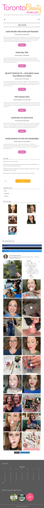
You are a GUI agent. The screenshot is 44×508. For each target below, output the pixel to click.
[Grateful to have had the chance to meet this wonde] (12, 327)
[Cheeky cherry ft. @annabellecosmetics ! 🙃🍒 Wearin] (31, 346)
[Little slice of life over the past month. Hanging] (31, 422)
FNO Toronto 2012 (22, 97)
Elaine (28, 34)
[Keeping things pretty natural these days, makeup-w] (12, 346)
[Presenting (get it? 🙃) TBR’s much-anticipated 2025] (31, 403)
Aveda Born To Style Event (22, 118)
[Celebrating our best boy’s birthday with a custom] (12, 288)
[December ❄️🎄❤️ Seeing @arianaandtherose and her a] (12, 403)
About (5, 190)
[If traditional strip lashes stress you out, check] (31, 288)
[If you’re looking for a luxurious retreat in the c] (31, 307)
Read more (22, 45)
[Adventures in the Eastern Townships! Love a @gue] (12, 269)
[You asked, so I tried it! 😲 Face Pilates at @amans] (31, 327)
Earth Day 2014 (22, 52)
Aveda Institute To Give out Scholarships (22, 138)
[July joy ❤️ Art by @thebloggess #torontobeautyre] (31, 269)
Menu (39, 19)
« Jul (3, 482)
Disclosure (6, 196)
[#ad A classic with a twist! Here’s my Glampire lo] (12, 441)
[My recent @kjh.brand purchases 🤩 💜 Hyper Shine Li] (12, 365)
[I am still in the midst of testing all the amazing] (31, 441)
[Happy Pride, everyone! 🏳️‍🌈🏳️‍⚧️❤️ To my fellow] (12, 307)
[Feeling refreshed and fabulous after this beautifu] (31, 365)
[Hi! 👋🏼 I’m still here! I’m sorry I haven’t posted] (31, 384)
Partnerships (6, 193)
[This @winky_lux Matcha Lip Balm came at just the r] (12, 384)
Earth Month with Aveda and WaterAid (22, 31)
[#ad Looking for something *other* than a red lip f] (12, 422)
